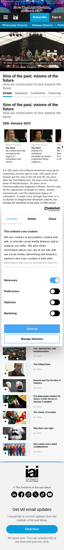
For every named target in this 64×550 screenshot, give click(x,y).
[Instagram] (28, 494)
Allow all (32, 328)
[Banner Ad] (32, 6)
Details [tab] (32, 218)
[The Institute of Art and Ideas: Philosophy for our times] (16, 17)
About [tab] (52, 218)
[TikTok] (43, 494)
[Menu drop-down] (5, 17)
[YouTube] (50, 494)
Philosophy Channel (14, 25)
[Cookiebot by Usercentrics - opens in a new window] (45, 209)
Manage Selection (32, 338)
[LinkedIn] (14, 494)
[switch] (55, 291)
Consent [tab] (11, 218)
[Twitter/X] (36, 494)
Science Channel (42, 25)
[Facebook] (21, 494)
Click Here (32, 529)
